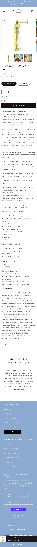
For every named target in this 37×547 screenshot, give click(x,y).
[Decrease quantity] (30, 539)
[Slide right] (35, 58)
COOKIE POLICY (9, 467)
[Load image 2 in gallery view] (18, 58)
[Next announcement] (33, 3)
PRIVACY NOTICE (10, 462)
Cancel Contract (12, 432)
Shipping (3, 76)
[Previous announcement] (3, 3)
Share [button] (5, 344)
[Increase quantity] (34, 539)
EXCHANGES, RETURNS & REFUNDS (16, 423)
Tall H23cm (24, 84)
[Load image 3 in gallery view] (28, 58)
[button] (4, 11)
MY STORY (7, 444)
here (30, 176)
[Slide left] (2, 58)
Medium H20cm (9, 84)
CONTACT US (8, 414)
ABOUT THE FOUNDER (12, 453)
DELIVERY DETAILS (10, 418)
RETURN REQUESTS (11, 427)
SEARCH (7, 409)
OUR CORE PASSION (11, 449)
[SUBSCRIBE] (31, 502)
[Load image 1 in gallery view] (9, 58)
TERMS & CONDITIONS (12, 458)
